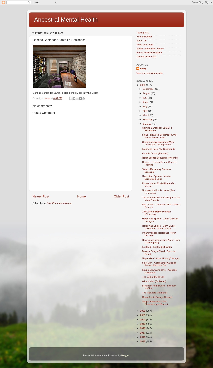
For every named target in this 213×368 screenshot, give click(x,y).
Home (81, 196)
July (145, 97)
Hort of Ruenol (144, 36)
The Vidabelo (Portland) (154, 292)
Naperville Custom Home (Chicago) (160, 258)
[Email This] (71, 98)
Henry (143, 68)
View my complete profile (149, 73)
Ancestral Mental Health (66, 19)
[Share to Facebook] (80, 98)
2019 (143, 324)
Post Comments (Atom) (59, 203)
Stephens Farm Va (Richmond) (158, 149)
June (146, 102)
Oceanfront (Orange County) (157, 297)
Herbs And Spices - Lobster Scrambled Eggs (156, 177)
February (148, 119)
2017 (143, 333)
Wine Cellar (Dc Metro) (154, 281)
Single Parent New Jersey (150, 48)
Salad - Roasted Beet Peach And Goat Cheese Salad (159, 136)
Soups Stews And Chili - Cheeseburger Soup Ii (155, 302)
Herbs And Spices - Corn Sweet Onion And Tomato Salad (158, 227)
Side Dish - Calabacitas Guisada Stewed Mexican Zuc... (159, 264)
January (147, 124)
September (149, 89)
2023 (143, 85)
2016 (143, 337)
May (145, 106)
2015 (143, 341)
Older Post (121, 196)
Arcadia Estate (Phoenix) (155, 153)
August (147, 93)
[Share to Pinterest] (83, 98)
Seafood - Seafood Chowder (157, 247)
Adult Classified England (149, 52)
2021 (143, 315)
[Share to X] (77, 98)
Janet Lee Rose (144, 44)
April (145, 111)
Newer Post (40, 196)
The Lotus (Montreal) (153, 277)
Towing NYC (142, 32)
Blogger (125, 355)
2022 (143, 311)
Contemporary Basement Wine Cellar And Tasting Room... (158, 143)
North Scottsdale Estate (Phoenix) (160, 158)
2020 (143, 319)
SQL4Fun (141, 40)
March (146, 115)
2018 (143, 328)
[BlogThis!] (74, 98)
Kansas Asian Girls (146, 56)
